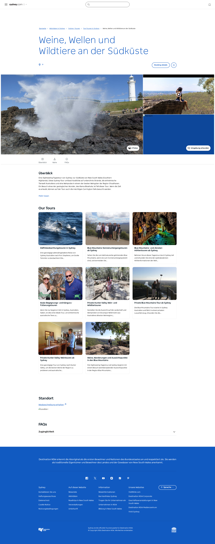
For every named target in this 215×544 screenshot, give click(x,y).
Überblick (43, 162)
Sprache (167, 487)
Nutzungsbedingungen (48, 509)
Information (104, 487)
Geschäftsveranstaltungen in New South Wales (143, 502)
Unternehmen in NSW (108, 505)
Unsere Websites (136, 487)
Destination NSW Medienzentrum (143, 507)
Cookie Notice (44, 505)
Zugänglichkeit (46, 432)
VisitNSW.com (134, 492)
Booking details (160, 65)
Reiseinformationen (107, 492)
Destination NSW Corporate (140, 496)
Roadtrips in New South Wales (81, 500)
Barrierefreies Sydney (108, 496)
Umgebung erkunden (200, 148)
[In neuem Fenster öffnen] (60, 228)
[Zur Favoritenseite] (209, 4)
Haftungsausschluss (47, 496)
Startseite (42, 28)
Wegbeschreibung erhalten (51, 405)
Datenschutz (44, 500)
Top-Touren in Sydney (91, 28)
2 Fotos (135, 148)
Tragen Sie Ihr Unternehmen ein (112, 500)
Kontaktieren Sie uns (47, 492)
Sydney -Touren (74, 28)
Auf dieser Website (77, 487)
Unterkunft (73, 509)
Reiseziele (73, 492)
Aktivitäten (73, 496)
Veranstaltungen (76, 505)
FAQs (67, 162)
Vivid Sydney (134, 512)
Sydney (42, 487)
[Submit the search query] (88, 4)
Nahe (55, 162)
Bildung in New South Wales (110, 509)
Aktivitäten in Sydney (57, 28)
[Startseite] (15, 4)
